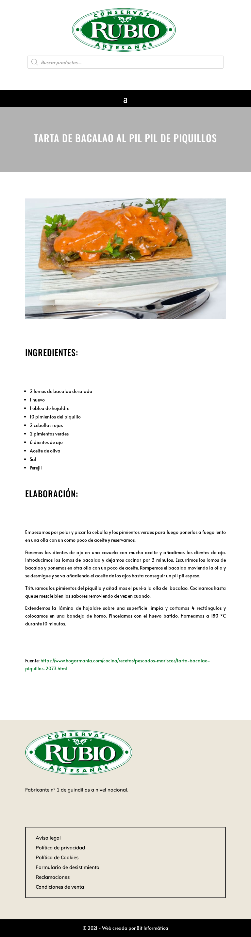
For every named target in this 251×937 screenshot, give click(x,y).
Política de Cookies (57, 857)
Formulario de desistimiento (67, 867)
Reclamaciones (53, 877)
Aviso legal (48, 838)
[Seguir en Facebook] (125, 77)
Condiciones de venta (60, 887)
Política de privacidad (60, 847)
